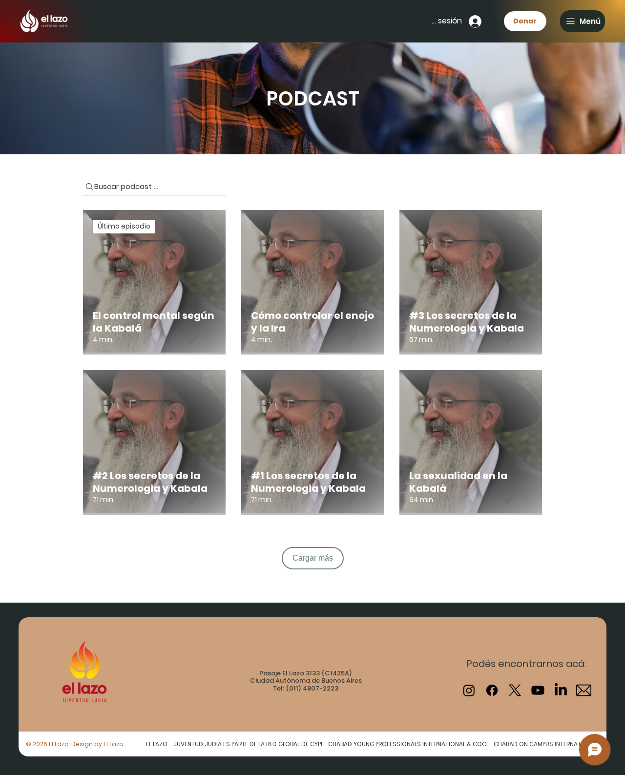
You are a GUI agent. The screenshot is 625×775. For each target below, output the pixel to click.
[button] (582, 21)
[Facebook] (492, 690)
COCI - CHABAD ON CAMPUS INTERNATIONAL (535, 744)
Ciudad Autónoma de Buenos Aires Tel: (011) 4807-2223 (306, 684)
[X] (514, 690)
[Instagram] (469, 690)
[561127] (583, 690)
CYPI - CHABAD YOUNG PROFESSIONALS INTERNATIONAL (388, 744)
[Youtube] (537, 690)
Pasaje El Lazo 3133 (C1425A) (305, 673)
